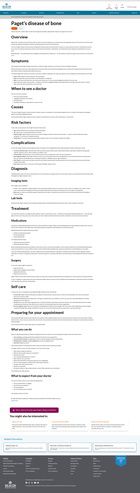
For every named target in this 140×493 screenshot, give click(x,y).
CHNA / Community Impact (33, 468)
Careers (94, 12)
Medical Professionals (8, 466)
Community (29, 458)
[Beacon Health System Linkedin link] (38, 482)
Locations (23, 12)
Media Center (96, 476)
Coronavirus (96, 468)
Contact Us (50, 479)
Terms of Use (14, 400)
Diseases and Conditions (27, 16)
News (94, 458)
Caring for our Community (99, 471)
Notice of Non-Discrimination (68, 485)
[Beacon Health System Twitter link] (32, 482)
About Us (134, 12)
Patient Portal (74, 461)
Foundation (28, 461)
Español (21, 28)
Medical (50, 461)
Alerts (94, 463)
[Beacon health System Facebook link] (26, 482)
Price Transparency (53, 471)
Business (50, 466)
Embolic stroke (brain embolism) (100, 421)
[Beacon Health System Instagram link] (29, 482)
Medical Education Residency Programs (13, 463)
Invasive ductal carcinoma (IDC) (60, 421)
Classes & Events (97, 473)
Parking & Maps (75, 463)
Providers (5, 12)
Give (78, 12)
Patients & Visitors (114, 12)
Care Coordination (30, 471)
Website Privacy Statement (53, 485)
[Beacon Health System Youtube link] (35, 482)
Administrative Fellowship (9, 473)
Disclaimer (28, 485)
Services (41, 12)
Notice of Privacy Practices (39, 485)
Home (12, 16)
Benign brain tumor (17, 421)
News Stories (96, 461)
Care (72, 473)
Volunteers (28, 463)
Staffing (5, 458)
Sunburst (28, 466)
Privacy (72, 471)
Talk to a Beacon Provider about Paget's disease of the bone (35, 410)
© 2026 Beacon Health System (33, 479)
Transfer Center (52, 468)
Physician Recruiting (8, 471)
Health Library (60, 12)
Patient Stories (96, 466)
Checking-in (74, 466)
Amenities (73, 468)
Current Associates (8, 461)
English (13, 28)
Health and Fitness (52, 463)
